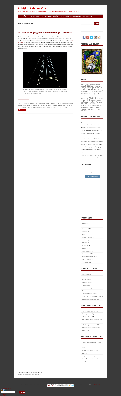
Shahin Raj (38, 374)
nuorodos (99, 98)
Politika (84, 242)
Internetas (95, 91)
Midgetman (27, 105)
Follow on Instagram (93, 176)
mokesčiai (85, 98)
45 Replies (22, 110)
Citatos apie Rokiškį (50, 16)
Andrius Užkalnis (94, 84)
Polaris (49, 105)
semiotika (93, 105)
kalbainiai (85, 94)
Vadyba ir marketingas (88, 256)
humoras (87, 91)
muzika (92, 97)
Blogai (83, 226)
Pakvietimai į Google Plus (94, 125)
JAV (23, 105)
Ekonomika (85, 229)
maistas (95, 96)
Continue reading (23, 99)
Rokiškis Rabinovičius (32, 8)
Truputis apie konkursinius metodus (91, 342)
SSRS (28, 107)
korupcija (93, 94)
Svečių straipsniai (86, 251)
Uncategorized (86, 254)
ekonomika (89, 89)
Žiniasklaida (85, 262)
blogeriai (93, 86)
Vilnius (98, 108)
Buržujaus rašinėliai (87, 282)
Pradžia (23, 16)
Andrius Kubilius (85, 84)
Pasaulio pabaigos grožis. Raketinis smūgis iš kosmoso (45, 32)
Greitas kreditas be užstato (89, 293)
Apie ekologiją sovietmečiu (89, 325)
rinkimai (84, 104)
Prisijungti (3, 394)
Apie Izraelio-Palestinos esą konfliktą (92, 319)
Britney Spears (84, 87)
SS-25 (24, 107)
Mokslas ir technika (36, 103)
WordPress (27, 374)
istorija (100, 91)
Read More (97, 384)
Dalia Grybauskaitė (94, 87)
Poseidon (54, 105)
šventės (93, 109)
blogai (88, 86)
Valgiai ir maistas (86, 259)
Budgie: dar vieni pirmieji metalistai (91, 356)
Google (97, 90)
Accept (89, 384)
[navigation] (60, 392)
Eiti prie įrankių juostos (6, 388)
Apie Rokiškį (34, 16)
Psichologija (85, 245)
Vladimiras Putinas (85, 109)
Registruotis (4, 395)
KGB (89, 93)
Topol (44, 107)
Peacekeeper (43, 105)
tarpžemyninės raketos (36, 107)
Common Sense (86, 285)
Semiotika (84, 248)
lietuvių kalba (89, 96)
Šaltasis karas (66, 105)
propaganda (96, 101)
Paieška (17, 392)
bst (82, 139)
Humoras (84, 231)
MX (38, 105)
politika (87, 100)
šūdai (98, 109)
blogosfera (99, 86)
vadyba (93, 107)
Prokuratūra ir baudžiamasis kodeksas (92, 296)
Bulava (20, 105)
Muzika (84, 240)
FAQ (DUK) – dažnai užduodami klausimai (77, 16)
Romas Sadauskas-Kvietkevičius (90, 299)
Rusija (86, 105)
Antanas (83, 125)
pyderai (87, 102)
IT (82, 234)
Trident (48, 107)
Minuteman (34, 105)
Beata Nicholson (86, 279)
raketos (60, 105)
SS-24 (21, 107)
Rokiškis (90, 104)
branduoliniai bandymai (54, 103)
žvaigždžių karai (55, 107)
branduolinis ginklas (67, 103)
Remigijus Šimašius (96, 102)
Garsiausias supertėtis (88, 291)
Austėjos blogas (86, 277)
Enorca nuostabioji (87, 288)
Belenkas (84, 223)
